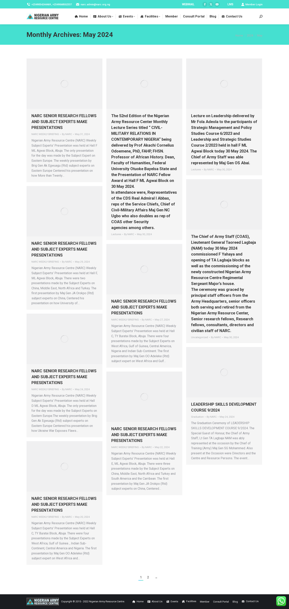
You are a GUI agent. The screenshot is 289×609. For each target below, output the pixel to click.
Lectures (116, 234)
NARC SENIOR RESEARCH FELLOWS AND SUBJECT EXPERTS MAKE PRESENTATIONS (64, 121)
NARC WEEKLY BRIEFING (45, 134)
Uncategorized (199, 337)
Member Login (253, 4)
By (67, 134)
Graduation (197, 416)
